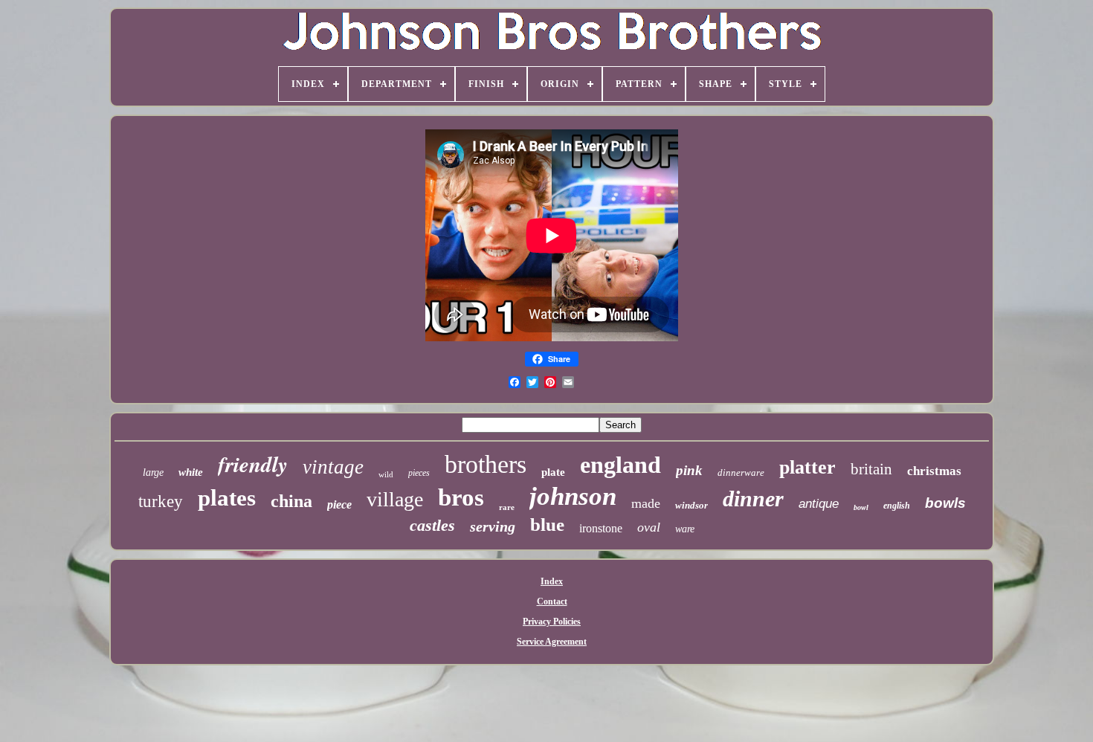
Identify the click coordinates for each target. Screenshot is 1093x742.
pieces (419, 473)
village (395, 499)
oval (648, 527)
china (291, 501)
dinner (753, 498)
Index (552, 581)
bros (461, 497)
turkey (160, 501)
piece (339, 504)
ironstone (600, 528)
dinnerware (741, 472)
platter (807, 467)
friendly (253, 464)
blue (547, 524)
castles (432, 525)
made (645, 503)
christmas (934, 471)
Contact (552, 601)
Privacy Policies (552, 621)
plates (227, 498)
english (896, 505)
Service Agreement (552, 641)
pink (689, 470)
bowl (861, 507)
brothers (485, 464)
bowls (945, 503)
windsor (691, 505)
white (190, 472)
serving (492, 526)
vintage (333, 467)
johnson (572, 496)
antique (819, 504)
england (620, 464)
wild (385, 474)
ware (684, 529)
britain (871, 469)
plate (553, 472)
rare (507, 507)
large (153, 472)
